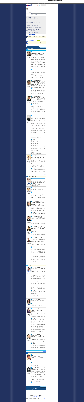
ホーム (33, 396)
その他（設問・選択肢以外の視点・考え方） (32, 40)
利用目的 (35, 388)
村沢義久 (29, 206)
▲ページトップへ (44, 174)
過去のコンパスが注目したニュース (37, 396)
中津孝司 (29, 183)
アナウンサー (24, 3)
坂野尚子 (29, 304)
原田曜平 (29, 121)
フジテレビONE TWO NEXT (55, 3)
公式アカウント (45, 3)
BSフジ (60, 3)
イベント (50, 3)
